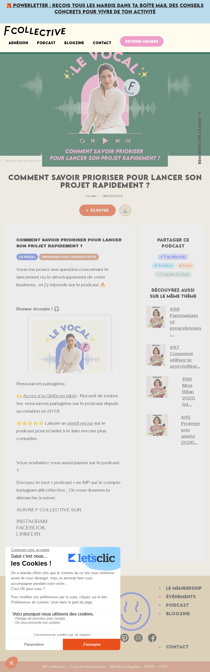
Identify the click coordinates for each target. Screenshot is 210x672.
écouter (99, 210)
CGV (163, 666)
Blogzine (74, 43)
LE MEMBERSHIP (184, 588)
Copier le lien (175, 274)
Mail (187, 265)
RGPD (149, 666)
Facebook (175, 257)
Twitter (165, 265)
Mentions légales (125, 666)
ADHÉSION (18, 43)
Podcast (46, 43)
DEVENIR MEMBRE (141, 41)
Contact (102, 43)
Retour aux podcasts (22, 160)
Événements (181, 596)
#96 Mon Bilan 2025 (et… (188, 391)
